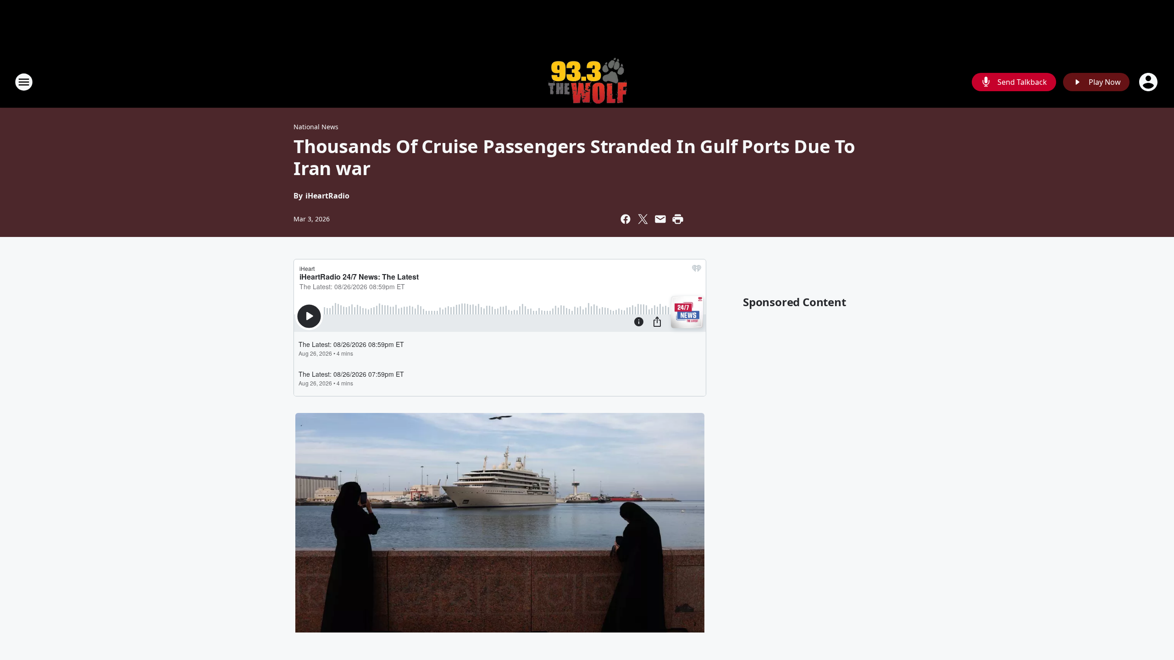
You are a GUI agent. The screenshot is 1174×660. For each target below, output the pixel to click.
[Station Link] (587, 82)
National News (316, 126)
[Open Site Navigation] (24, 82)
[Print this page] (677, 219)
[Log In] (1149, 82)
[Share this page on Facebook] (625, 219)
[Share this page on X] (643, 219)
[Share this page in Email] (660, 219)
